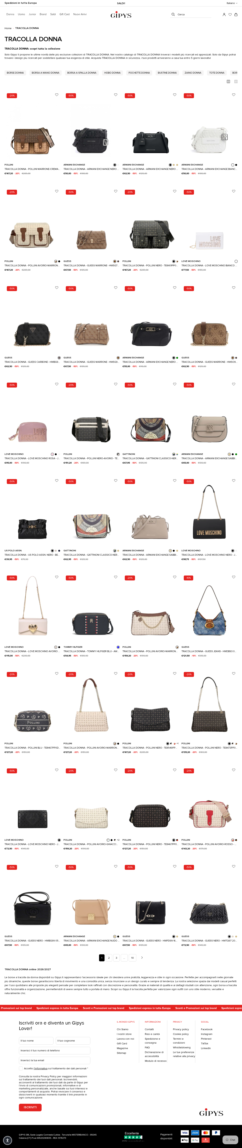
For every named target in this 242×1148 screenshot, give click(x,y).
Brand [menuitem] (43, 14)
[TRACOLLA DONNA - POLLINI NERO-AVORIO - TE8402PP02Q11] (91, 415)
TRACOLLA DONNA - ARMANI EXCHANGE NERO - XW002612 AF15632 (150, 362)
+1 (177, 744)
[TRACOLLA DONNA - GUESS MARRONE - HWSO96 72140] (209, 318)
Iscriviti (30, 1107)
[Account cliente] (224, 14)
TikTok (204, 1043)
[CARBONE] (118, 261)
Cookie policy (181, 1034)
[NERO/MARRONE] (236, 840)
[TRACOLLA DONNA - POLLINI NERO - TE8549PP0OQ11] (150, 704)
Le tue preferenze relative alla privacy (184, 1054)
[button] (232, 3)
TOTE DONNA (216, 72)
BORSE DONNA (15, 72)
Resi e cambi (152, 1034)
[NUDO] (115, 936)
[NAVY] (59, 551)
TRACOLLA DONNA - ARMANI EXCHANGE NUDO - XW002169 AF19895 (91, 940)
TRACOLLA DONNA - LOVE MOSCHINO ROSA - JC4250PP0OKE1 (32, 458)
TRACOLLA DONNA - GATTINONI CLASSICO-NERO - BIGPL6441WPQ (91, 555)
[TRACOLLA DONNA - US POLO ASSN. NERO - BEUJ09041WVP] (32, 511)
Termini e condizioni (179, 1040)
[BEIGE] (177, 165)
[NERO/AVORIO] (118, 454)
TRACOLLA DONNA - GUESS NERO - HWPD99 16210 (150, 940)
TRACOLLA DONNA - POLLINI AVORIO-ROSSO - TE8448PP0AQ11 (209, 844)
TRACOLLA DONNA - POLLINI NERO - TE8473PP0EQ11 (209, 747)
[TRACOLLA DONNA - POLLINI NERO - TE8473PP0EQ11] (209, 704)
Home (8, 28)
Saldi (53, 14)
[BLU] (118, 647)
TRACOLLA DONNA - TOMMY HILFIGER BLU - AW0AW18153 (91, 651)
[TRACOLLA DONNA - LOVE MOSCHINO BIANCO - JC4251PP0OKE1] (209, 222)
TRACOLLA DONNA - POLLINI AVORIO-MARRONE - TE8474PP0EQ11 (91, 747)
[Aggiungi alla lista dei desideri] (56, 95)
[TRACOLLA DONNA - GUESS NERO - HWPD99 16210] (150, 897)
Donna (10, 14)
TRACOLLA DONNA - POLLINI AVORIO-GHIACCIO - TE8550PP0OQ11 (91, 844)
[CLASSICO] (177, 454)
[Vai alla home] (121, 14)
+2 (118, 840)
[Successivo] (142, 957)
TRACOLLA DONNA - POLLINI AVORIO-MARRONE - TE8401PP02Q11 (32, 265)
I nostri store (124, 1034)
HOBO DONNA (112, 72)
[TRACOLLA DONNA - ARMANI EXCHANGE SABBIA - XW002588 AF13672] (209, 415)
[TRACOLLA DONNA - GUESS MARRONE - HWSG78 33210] (91, 222)
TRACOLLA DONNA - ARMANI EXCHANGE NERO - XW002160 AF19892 (150, 169)
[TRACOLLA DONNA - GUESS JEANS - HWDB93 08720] (209, 608)
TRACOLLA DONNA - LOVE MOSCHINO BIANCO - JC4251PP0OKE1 (209, 265)
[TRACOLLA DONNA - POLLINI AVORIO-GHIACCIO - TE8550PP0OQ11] (91, 801)
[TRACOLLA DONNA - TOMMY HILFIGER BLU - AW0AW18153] (91, 608)
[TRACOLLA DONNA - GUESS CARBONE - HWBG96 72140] (32, 318)
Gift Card (122, 1043)
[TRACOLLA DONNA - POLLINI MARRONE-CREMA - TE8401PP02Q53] (32, 126)
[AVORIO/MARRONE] (56, 261)
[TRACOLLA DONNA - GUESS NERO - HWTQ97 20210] (209, 897)
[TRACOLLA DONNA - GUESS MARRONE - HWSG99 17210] (91, 318)
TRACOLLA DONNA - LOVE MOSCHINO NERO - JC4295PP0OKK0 (32, 844)
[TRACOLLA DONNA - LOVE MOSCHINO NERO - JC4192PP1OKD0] (209, 511)
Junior (32, 14)
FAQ (147, 1047)
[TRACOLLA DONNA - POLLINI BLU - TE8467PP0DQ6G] (32, 704)
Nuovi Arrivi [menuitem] (80, 14)
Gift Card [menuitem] (65, 14)
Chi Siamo (122, 1029)
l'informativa (40, 1068)
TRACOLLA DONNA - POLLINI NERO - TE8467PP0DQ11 (150, 844)
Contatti (149, 1029)
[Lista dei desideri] (230, 14)
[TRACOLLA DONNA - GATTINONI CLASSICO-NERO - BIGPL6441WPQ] (91, 511)
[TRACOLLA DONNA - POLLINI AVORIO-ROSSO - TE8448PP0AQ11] (209, 801)
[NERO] (115, 165)
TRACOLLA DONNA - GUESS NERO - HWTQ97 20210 (209, 940)
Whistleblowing (182, 1047)
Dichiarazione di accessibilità (154, 1054)
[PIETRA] (233, 936)
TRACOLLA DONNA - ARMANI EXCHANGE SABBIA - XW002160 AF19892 (150, 555)
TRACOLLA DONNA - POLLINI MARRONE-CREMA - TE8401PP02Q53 (32, 169)
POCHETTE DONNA (139, 72)
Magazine (122, 1048)
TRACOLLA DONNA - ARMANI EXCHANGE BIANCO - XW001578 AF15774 (209, 169)
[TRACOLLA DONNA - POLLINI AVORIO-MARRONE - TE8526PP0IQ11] (150, 608)
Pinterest (206, 1038)
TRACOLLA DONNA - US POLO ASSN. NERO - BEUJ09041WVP (32, 555)
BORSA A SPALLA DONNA (81, 72)
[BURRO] (236, 551)
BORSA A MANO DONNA (45, 72)
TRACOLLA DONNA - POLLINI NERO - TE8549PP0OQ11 (150, 747)
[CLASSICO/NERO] (174, 454)
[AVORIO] (56, 551)
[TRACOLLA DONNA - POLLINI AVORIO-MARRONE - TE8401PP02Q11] (32, 222)
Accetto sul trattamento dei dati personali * (56, 1068)
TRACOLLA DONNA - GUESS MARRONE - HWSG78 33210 (91, 265)
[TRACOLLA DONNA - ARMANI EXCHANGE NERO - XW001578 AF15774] (91, 126)
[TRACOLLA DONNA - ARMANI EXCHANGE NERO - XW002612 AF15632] (150, 318)
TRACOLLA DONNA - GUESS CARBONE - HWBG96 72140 (32, 362)
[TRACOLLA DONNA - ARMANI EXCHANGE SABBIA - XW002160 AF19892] (150, 511)
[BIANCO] (118, 165)
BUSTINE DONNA (167, 72)
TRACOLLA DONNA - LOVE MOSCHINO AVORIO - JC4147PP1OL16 (32, 651)
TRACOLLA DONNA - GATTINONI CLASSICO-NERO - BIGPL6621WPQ (150, 458)
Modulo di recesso (156, 1061)
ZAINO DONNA (193, 72)
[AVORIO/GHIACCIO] (108, 840)
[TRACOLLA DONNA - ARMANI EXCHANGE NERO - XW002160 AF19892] (150, 126)
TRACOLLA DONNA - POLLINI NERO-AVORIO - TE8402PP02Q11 (91, 458)
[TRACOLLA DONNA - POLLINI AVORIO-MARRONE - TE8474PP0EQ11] (91, 704)
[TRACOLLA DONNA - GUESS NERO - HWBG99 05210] (32, 897)
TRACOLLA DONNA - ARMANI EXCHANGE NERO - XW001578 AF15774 (91, 169)
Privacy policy (181, 1029)
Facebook (207, 1029)
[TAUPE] (177, 936)
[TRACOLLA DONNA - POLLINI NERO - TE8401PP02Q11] (150, 222)
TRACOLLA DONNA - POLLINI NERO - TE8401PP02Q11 (150, 265)
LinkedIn (206, 1048)
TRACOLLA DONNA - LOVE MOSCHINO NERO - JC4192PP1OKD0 (209, 555)
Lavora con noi (125, 1038)
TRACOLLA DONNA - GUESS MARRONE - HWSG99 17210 (91, 362)
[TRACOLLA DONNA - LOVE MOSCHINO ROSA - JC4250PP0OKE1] (32, 415)
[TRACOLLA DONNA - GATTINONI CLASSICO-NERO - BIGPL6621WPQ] (150, 415)
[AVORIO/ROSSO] (174, 744)
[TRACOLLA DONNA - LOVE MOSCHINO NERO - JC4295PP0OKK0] (32, 801)
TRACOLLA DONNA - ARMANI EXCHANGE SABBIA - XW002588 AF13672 (209, 458)
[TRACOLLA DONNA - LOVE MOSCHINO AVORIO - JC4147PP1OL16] (32, 608)
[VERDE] (177, 358)
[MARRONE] (115, 261)
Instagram (206, 1034)
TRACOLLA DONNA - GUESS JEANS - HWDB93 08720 (209, 651)
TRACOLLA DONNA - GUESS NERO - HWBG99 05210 (32, 940)
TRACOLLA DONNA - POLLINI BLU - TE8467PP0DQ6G (32, 747)
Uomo (21, 14)
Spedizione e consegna (152, 1040)
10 (132, 957)
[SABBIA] (174, 165)
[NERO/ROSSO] (177, 840)
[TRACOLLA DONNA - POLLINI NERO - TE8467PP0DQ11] (150, 801)
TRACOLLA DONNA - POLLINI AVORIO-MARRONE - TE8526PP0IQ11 (150, 651)
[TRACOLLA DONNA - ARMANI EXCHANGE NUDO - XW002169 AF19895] (91, 897)
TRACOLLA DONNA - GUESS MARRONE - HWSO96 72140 (209, 362)
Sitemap (121, 1053)
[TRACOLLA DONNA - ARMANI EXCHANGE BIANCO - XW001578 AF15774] (209, 126)
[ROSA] (52, 454)
